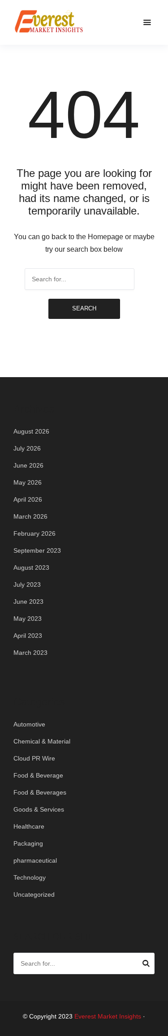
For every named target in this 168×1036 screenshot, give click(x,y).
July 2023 (27, 584)
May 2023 (27, 618)
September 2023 (37, 550)
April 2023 (27, 635)
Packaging (28, 843)
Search (84, 308)
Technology (29, 877)
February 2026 (34, 533)
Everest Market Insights (107, 1016)
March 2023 (30, 652)
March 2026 (30, 516)
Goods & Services (38, 809)
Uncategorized (34, 894)
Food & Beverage (38, 775)
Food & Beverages (39, 792)
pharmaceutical (35, 860)
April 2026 (27, 499)
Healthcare (28, 826)
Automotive (29, 724)
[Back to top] (159, 1027)
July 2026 (27, 448)
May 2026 (27, 482)
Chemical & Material (41, 741)
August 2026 (31, 431)
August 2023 (31, 567)
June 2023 (28, 601)
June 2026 (28, 465)
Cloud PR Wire (34, 758)
